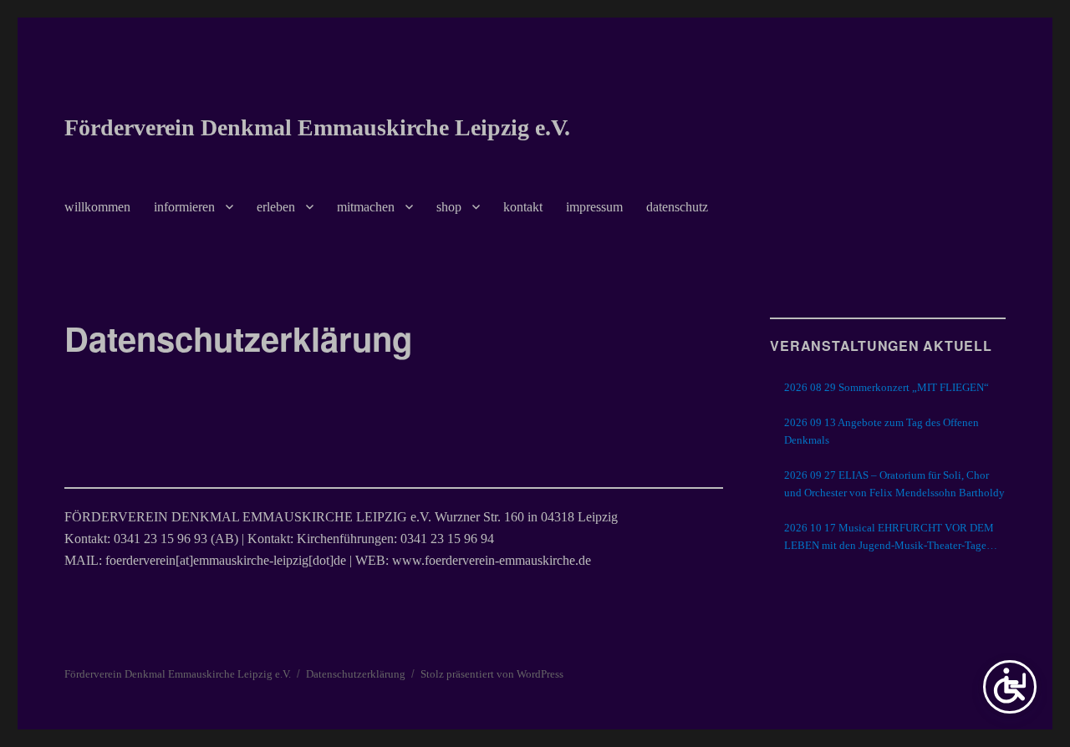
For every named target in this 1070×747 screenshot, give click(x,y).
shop (448, 207)
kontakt (523, 207)
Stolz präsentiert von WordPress (491, 674)
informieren (184, 207)
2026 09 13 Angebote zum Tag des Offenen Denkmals (881, 431)
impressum (594, 207)
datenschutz (677, 207)
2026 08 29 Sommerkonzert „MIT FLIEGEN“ (886, 387)
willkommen (97, 207)
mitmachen (366, 207)
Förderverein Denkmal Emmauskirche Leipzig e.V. (317, 127)
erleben (276, 207)
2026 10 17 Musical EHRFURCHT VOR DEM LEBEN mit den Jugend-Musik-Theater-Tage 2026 (889, 537)
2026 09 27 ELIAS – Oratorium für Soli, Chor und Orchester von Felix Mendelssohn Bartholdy (894, 484)
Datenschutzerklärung (355, 674)
